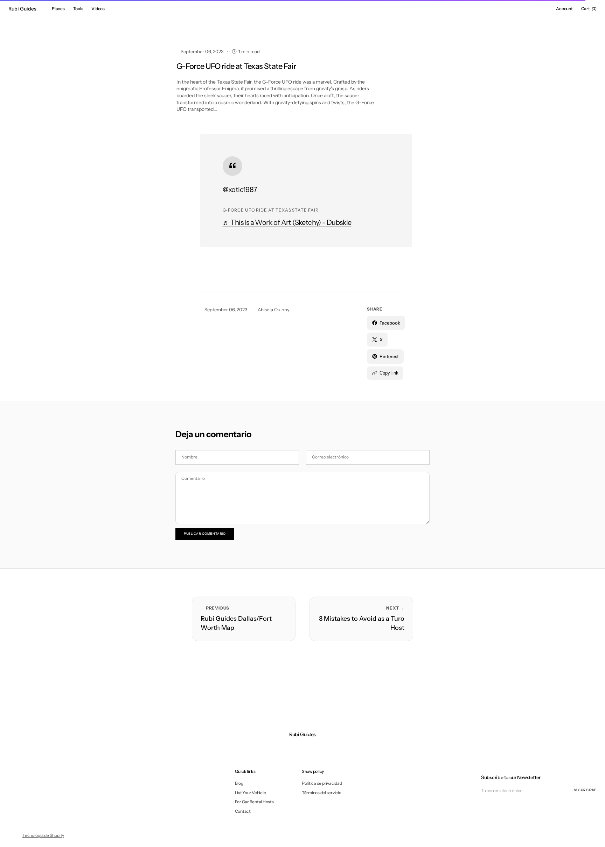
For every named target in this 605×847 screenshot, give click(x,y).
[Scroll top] (594, 836)
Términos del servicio (321, 792)
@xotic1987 (240, 189)
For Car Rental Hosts (254, 801)
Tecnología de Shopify (43, 835)
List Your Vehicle (250, 792)
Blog (239, 783)
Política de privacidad (322, 783)
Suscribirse (585, 790)
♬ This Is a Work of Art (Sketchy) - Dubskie (287, 222)
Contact (243, 811)
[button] (564, 8)
